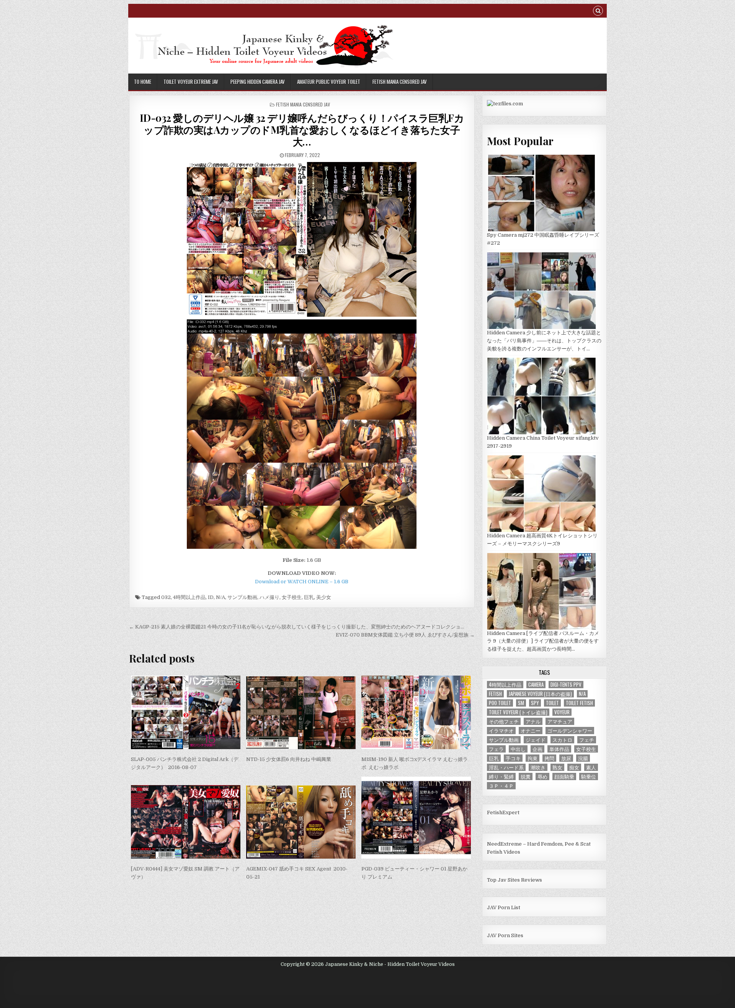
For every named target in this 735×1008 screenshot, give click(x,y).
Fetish (495, 693)
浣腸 (583, 758)
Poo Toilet (500, 703)
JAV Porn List (503, 907)
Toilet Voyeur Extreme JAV (190, 81)
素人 (591, 767)
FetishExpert (503, 812)
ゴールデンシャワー (569, 730)
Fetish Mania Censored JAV (399, 81)
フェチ (586, 739)
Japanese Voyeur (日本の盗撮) (540, 693)
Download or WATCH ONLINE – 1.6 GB (301, 581)
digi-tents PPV (565, 684)
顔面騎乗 (564, 776)
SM (521, 703)
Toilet (552, 703)
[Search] (598, 12)
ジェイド (536, 739)
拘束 (532, 758)
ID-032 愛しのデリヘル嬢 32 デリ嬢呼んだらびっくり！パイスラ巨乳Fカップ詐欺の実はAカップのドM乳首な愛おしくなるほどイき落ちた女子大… (302, 129)
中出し (518, 749)
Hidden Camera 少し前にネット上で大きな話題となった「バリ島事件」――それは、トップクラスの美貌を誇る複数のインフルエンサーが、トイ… (544, 341)
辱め (542, 776)
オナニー (531, 730)
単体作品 (559, 749)
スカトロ (562, 739)
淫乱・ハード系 (506, 767)
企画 (537, 749)
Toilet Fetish (579, 703)
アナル (533, 721)
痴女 (574, 767)
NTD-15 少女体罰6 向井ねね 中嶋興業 (288, 759)
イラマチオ (501, 730)
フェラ (496, 749)
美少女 (323, 597)
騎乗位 (588, 776)
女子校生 (292, 597)
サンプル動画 (242, 597)
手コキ (513, 758)
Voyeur (562, 712)
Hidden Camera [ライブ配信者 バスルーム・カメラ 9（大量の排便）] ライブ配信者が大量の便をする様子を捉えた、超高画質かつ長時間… (543, 641)
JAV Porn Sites (505, 935)
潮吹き (538, 767)
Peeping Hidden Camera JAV (257, 81)
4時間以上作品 (189, 597)
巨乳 (309, 597)
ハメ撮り (269, 597)
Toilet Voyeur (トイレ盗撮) (518, 712)
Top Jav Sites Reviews (514, 880)
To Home (142, 81)
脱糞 (526, 776)
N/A (220, 597)
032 (166, 597)
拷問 (549, 758)
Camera (536, 684)
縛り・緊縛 (501, 776)
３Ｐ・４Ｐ (501, 785)
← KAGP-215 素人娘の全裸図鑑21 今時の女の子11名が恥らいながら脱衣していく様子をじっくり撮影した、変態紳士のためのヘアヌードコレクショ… (296, 627)
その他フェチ (504, 721)
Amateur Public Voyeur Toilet (328, 81)
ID (211, 597)
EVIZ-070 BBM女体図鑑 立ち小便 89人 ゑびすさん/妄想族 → (405, 635)
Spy (535, 703)
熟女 (557, 767)
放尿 (566, 758)
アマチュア (559, 721)
